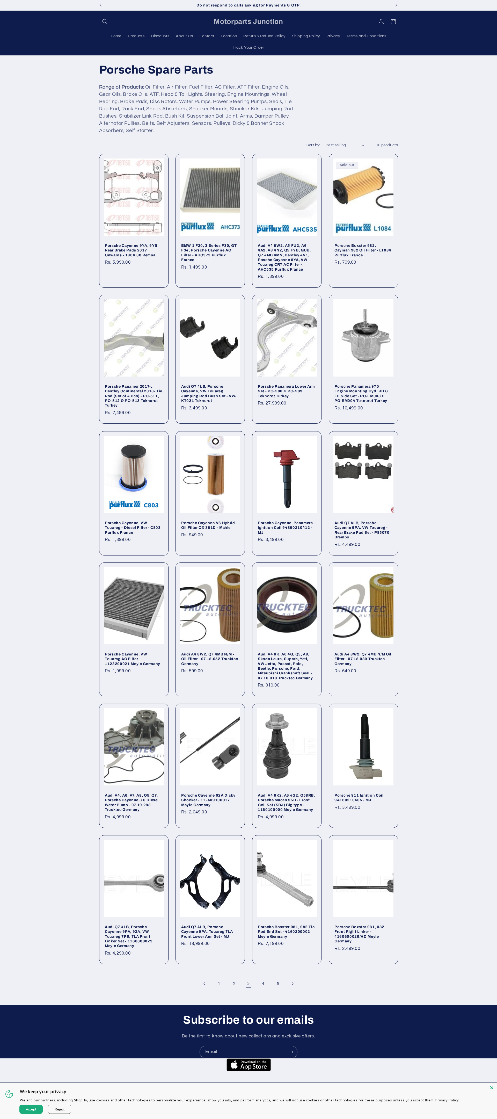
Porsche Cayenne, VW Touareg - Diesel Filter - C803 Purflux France (133, 527)
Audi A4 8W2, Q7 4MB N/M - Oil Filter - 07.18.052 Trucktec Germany (209, 659)
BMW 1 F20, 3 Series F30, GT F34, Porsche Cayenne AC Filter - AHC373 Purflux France (209, 252)
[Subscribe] (291, 1052)
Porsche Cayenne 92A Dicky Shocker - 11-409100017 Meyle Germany (208, 800)
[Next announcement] (396, 5)
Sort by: (313, 145)
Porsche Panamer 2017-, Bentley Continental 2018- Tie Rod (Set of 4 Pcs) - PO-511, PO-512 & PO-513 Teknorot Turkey (133, 396)
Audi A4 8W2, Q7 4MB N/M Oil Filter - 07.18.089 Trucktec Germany (362, 659)
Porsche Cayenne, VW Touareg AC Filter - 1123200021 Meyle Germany (132, 659)
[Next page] (292, 984)
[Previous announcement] (100, 5)
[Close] (491, 1087)
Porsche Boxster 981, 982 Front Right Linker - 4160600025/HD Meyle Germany (359, 934)
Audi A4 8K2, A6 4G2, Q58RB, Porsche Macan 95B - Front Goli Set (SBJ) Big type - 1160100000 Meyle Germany (286, 802)
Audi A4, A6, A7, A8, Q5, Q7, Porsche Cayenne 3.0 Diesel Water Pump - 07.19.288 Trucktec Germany (132, 802)
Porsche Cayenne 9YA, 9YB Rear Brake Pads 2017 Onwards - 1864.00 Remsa (131, 250)
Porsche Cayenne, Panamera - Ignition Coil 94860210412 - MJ (286, 527)
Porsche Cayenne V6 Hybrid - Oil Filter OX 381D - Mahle (209, 525)
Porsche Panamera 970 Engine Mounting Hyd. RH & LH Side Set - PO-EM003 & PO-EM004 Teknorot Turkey (361, 393)
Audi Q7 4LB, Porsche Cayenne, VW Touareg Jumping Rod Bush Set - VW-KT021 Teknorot (209, 393)
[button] (105, 22)
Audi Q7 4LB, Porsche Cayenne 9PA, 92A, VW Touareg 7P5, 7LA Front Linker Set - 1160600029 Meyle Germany (128, 936)
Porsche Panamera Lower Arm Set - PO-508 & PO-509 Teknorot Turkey (286, 391)
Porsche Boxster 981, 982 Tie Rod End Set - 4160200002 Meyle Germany (286, 931)
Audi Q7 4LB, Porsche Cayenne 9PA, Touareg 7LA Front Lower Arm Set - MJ (207, 931)
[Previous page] (204, 984)
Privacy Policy (447, 1100)
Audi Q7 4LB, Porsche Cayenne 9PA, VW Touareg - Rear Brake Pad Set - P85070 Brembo (362, 530)
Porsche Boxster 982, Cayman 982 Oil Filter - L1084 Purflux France (362, 250)
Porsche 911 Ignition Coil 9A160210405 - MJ (359, 797)
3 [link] (248, 983)
